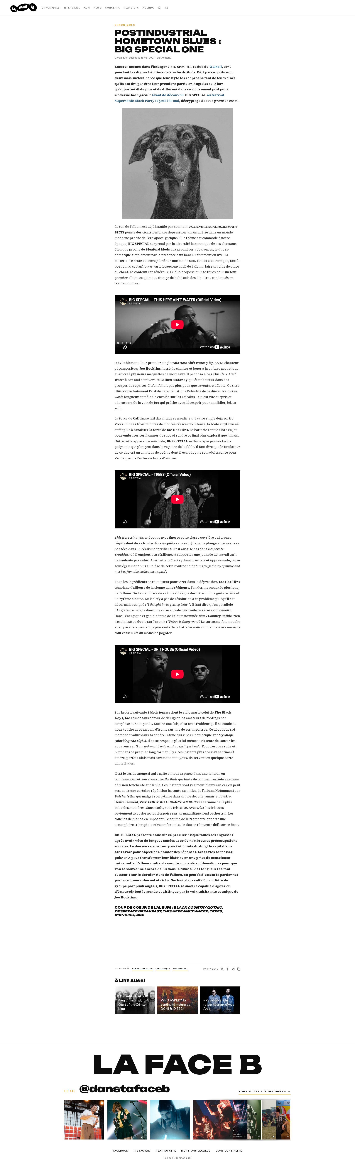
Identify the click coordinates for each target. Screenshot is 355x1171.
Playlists (131, 7)
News (97, 7)
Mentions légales (195, 1150)
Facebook (120, 1150)
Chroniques (51, 7)
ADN (87, 7)
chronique (162, 968)
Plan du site (166, 1150)
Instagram (142, 1150)
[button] (177, 163)
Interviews (71, 7)
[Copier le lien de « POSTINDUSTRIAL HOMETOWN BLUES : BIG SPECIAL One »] (238, 969)
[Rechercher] (159, 7)
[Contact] (166, 7)
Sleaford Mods (142, 968)
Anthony (166, 57)
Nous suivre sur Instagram (265, 1091)
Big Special (180, 968)
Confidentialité (229, 1150)
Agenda (148, 7)
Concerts (112, 7)
